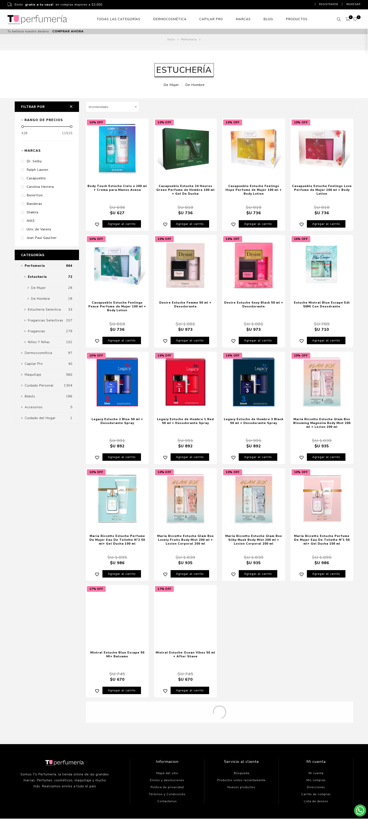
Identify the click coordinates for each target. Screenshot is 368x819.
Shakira (32, 212)
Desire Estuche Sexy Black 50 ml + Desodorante (253, 304)
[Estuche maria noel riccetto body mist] (185, 498)
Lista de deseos (316, 801)
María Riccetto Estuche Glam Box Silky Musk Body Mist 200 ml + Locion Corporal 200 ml (253, 540)
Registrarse (328, 4)
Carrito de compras (316, 794)
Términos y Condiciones (167, 794)
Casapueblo (36, 178)
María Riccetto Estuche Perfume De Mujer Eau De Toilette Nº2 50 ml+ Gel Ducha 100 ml (117, 540)
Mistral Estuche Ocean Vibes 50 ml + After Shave (185, 654)
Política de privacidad (167, 787)
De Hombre (195, 85)
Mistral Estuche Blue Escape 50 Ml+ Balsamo (117, 654)
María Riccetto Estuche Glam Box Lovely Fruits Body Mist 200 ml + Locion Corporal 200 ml (185, 540)
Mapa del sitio (167, 773)
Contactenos (167, 801)
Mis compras (316, 780)
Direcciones (316, 787)
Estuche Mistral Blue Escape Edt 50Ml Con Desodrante (322, 304)
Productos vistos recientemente (241, 780)
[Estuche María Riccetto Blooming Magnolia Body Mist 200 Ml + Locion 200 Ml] (322, 382)
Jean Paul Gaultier (42, 238)
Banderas (34, 204)
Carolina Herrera (40, 187)
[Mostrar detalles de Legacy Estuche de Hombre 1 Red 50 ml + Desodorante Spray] (185, 382)
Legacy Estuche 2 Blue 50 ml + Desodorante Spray (117, 421)
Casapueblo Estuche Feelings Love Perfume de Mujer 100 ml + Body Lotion (322, 190)
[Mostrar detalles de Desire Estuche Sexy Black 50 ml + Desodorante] (253, 265)
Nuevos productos (241, 787)
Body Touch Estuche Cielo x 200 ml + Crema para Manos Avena (117, 188)
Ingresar (353, 4)
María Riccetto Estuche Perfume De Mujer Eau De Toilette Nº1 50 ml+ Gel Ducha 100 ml (322, 540)
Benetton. (35, 195)
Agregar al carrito (122, 224)
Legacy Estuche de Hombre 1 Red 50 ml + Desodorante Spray (185, 421)
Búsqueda (241, 773)
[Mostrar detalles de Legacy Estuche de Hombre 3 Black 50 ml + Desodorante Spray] (253, 382)
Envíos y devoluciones (167, 780)
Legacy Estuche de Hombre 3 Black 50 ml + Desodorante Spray (253, 421)
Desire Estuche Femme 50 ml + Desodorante (185, 304)
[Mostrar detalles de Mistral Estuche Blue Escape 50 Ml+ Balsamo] (117, 615)
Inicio (171, 39)
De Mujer (171, 85)
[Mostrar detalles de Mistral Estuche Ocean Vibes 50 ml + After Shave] (185, 615)
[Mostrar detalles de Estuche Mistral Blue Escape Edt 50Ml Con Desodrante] (322, 265)
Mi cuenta (316, 773)
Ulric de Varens (39, 229)
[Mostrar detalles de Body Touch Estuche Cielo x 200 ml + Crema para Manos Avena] (117, 149)
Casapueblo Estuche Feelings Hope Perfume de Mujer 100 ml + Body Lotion (254, 190)
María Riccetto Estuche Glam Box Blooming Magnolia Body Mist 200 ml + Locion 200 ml (322, 423)
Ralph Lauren (37, 170)
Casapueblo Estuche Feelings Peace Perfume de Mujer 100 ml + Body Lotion (117, 306)
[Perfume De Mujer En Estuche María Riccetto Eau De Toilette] (322, 498)
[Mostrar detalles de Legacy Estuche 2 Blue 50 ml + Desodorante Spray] (117, 382)
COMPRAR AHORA (68, 31)
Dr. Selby (34, 161)
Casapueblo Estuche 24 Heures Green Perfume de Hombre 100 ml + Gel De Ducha (185, 190)
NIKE (31, 221)
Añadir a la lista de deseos (97, 223)
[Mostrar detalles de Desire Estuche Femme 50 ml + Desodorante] (185, 265)
